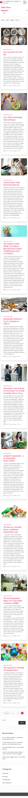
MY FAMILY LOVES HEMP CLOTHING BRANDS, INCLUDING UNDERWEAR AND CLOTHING (12, 249)
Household (5, 773)
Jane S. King (8, 85)
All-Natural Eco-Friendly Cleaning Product (13, 668)
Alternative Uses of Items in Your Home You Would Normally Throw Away (13, 390)
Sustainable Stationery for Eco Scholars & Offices (12, 321)
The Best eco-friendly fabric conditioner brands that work (12, 529)
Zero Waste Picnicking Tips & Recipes (12, 118)
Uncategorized (7, 453)
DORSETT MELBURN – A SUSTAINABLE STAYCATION (13, 458)
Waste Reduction (7, 49)
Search (4, 720)
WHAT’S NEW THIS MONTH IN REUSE (11, 183)
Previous (6, 713)
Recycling (4, 776)
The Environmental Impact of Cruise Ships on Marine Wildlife (12, 600)
